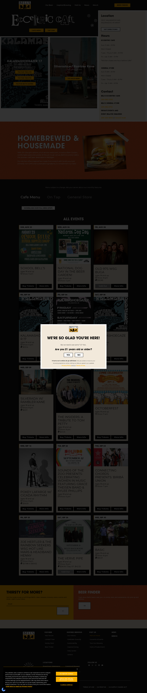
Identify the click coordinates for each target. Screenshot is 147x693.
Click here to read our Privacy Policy (19, 686)
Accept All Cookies (66, 673)
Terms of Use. (80, 365)
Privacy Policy (66, 365)
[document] (73, 346)
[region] (41, 678)
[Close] (77, 669)
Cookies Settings (66, 684)
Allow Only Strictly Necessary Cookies (66, 679)
